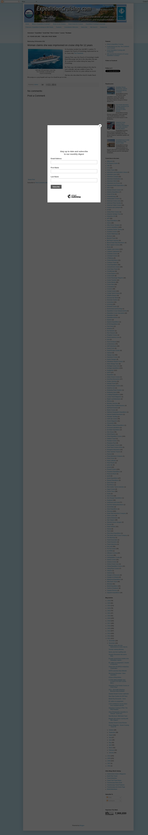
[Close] (100, 125)
